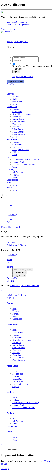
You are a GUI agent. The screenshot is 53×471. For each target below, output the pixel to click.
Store (9, 182)
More (14, 104)
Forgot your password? (22, 76)
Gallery (10, 157)
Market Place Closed (10, 227)
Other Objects (18, 134)
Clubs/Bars (17, 111)
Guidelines (17, 101)
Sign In (16, 72)
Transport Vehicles (20, 149)
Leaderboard (12, 180)
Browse (10, 94)
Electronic (16, 124)
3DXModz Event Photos (23, 164)
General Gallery (19, 162)
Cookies (10, 281)
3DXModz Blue (20, 273)
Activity (10, 170)
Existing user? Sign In (17, 41)
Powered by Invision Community (25, 285)
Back (14, 309)
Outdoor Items (18, 121)
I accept (5, 468)
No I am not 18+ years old (18, 24)
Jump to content (8, 29)
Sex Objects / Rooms (21, 114)
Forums (15, 96)
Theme (10, 267)
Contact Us (12, 242)
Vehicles (16, 127)
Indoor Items (18, 119)
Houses (15, 109)
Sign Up (10, 84)
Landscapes (17, 147)
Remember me (18, 66)
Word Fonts (17, 129)
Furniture (16, 116)
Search (15, 175)
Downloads (12, 106)
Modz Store (12, 139)
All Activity (17, 172)
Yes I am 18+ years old (17, 22)
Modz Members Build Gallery (25, 159)
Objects (15, 152)
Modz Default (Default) (23, 270)
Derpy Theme (19, 276)
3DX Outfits (18, 132)
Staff (14, 99)
